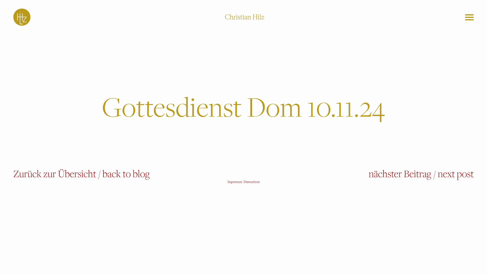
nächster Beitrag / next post (421, 174)
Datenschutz (252, 182)
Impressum (235, 182)
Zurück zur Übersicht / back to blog (81, 174)
